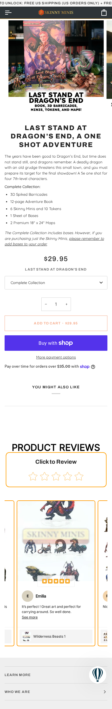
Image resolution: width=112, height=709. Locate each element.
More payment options (56, 357)
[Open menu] (13, 13)
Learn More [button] (18, 675)
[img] (56, 581)
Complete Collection (28, 282)
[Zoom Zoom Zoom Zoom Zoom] (56, 67)
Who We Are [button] (17, 692)
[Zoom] (19, 104)
